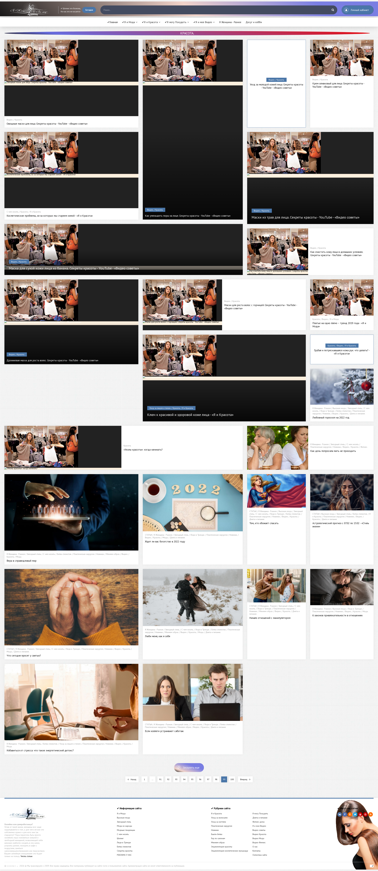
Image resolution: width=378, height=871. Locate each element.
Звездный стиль (124, 821)
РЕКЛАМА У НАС (124, 855)
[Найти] (333, 10)
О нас (255, 846)
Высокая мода (123, 817)
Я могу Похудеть (260, 813)
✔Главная (112, 22)
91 (160, 779)
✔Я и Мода (128, 22)
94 (184, 779)
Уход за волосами (219, 817)
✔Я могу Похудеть (175, 22)
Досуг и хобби (254, 22)
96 (200, 779)
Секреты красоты (124, 850)
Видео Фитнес (258, 842)
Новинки (215, 830)
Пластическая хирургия (221, 826)
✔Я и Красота (150, 22)
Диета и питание (259, 817)
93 (176, 779)
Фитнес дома (258, 821)
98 (216, 779)
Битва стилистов (124, 846)
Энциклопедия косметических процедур (229, 850)
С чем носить (123, 834)
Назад (133, 779)
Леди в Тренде (124, 842)
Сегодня (89, 10)
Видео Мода (258, 838)
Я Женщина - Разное (230, 22)
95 (192, 779)
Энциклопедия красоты (221, 846)
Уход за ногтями (218, 821)
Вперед (243, 779)
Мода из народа (124, 826)
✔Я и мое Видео (202, 22)
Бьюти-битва (216, 834)
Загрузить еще (191, 767)
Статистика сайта (259, 855)
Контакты (256, 850)
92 (168, 779)
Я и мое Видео (259, 826)
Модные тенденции (126, 830)
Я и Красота (216, 813)
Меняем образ (218, 842)
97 (208, 779)
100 (232, 779)
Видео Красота (259, 834)
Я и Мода (121, 813)
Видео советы (258, 830)
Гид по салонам (218, 838)
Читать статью (26, 856)
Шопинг (120, 838)
